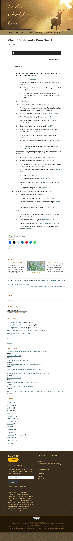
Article (9, 405)
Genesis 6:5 (40, 166)
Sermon (22, 280)
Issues (9, 411)
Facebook (13, 460)
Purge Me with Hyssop (33, 272)
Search (56, 32)
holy (46, 280)
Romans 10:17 (29, 216)
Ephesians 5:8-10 (41, 223)
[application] (36, 53)
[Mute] (54, 53)
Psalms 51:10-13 (31, 229)
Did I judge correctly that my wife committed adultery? (24, 365)
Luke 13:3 (33, 79)
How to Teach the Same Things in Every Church (22, 330)
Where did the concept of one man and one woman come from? (28, 373)
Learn (22, 32)
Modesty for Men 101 (14, 356)
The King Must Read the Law (16, 328)
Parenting (10, 416)
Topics (30, 32)
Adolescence (11, 418)
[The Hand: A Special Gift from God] (17, 267)
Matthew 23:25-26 (30, 148)
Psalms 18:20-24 (25, 123)
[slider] (58, 52)
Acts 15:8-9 (39, 175)
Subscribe (13, 482)
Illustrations (38, 32)
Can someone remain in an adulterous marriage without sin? (27, 351)
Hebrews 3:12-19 (30, 90)
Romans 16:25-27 (48, 220)
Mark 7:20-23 (50, 161)
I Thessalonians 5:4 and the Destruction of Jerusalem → (46, 286)
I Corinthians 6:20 (50, 207)
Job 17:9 (50, 126)
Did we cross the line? (14, 378)
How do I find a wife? (13, 333)
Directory (41, 473)
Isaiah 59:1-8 (55, 113)
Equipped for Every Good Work (17, 325)
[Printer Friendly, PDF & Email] (16, 236)
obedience (52, 280)
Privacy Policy (42, 479)
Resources (48, 32)
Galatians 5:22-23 (53, 223)
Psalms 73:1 (46, 188)
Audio (17, 280)
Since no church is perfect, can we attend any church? (24, 369)
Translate (21, 312)
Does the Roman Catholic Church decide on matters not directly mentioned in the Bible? (36, 391)
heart (43, 280)
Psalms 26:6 (37, 131)
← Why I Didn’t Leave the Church (19, 284)
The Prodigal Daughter (14, 322)
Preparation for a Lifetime (15, 435)
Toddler (9, 432)
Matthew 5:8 (51, 157)
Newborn (10, 424)
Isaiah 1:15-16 (48, 117)
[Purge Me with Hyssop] (36, 266)
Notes (9, 413)
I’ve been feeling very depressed (17, 360)
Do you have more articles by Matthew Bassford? (23, 382)
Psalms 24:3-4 (24, 101)
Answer (9, 402)
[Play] (14, 53)
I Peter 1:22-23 (45, 179)
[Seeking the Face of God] (56, 266)
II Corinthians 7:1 (52, 198)
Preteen (9, 427)
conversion (36, 280)
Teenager (10, 429)
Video (8, 443)
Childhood (10, 421)
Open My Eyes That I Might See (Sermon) (20, 387)
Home (11, 32)
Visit (16, 32)
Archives (9, 343)
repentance (61, 280)
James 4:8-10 (42, 195)
